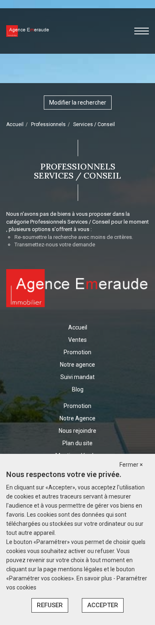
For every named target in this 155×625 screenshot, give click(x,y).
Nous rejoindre (77, 430)
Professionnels (48, 124)
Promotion (77, 352)
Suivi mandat (77, 377)
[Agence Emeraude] (27, 30)
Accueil (15, 124)
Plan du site (77, 443)
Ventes (77, 339)
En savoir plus (94, 578)
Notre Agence (77, 418)
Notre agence (77, 364)
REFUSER (50, 605)
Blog (77, 389)
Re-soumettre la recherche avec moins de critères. (73, 237)
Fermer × (131, 464)
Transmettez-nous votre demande (54, 244)
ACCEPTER (102, 605)
